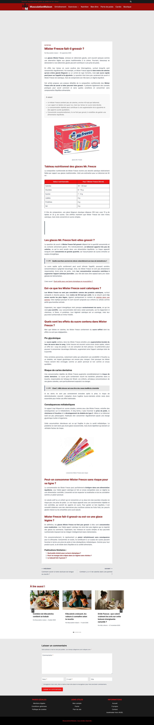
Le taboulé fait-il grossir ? (57, 558)
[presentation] (44, 600)
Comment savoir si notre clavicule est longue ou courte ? (58, 571)
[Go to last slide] (32, 610)
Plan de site (77, 709)
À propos (115, 706)
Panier (77, 706)
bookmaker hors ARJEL (114, 712)
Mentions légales (39, 703)
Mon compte (77, 703)
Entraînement (60, 7)
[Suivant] (121, 610)
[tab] (73, 632)
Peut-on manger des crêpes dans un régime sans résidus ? (70, 555)
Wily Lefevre (103, 625)
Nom (44, 679)
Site (92, 679)
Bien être (94, 7)
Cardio (118, 7)
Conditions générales (39, 706)
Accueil (114, 703)
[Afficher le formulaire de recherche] (130, 1)
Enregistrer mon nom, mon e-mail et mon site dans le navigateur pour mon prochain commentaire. (75, 684)
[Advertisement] (77, 23)
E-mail (70, 679)
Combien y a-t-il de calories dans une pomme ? (95, 571)
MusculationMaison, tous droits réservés (77, 721)
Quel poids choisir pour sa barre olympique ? (64, 553)
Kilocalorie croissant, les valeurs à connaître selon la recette (76, 616)
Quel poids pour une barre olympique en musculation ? (73, 281)
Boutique (127, 7)
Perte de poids (107, 7)
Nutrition (84, 7)
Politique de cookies (39, 709)
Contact (115, 709)
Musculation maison (52, 53)
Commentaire (47, 655)
